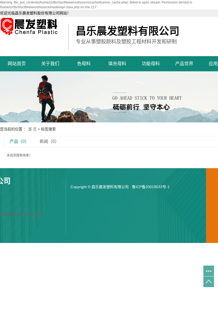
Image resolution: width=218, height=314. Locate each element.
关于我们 (50, 63)
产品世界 (184, 63)
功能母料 (151, 63)
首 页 (32, 129)
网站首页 (17, 63)
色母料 (84, 63)
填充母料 (117, 63)
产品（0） (19, 141)
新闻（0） (49, 141)
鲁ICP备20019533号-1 (151, 187)
